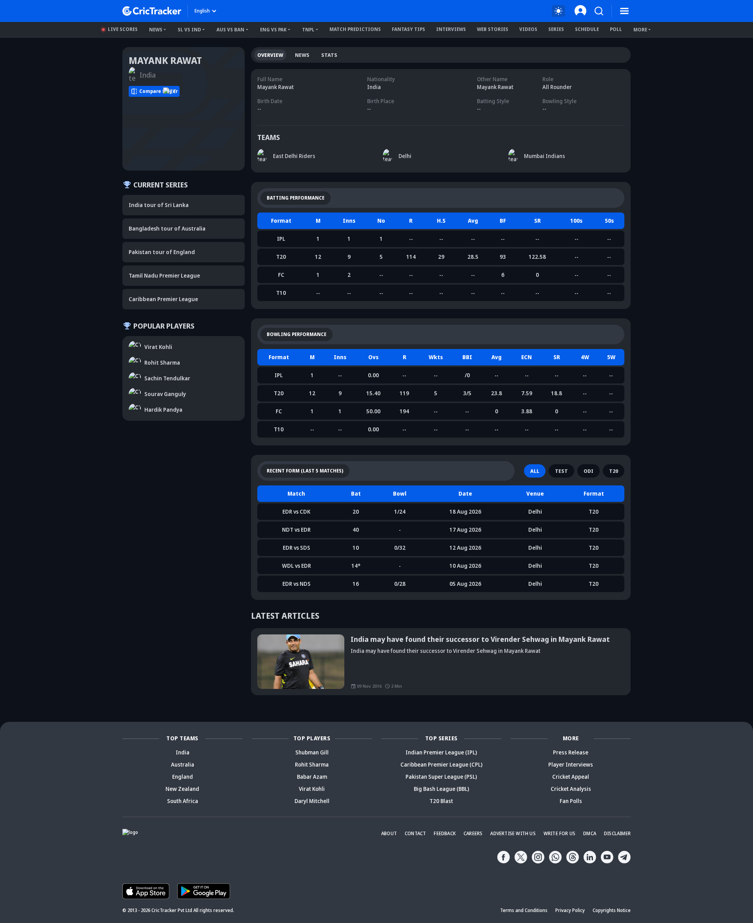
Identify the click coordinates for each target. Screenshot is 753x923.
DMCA (589, 833)
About (389, 833)
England (182, 776)
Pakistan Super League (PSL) (441, 776)
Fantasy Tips (408, 29)
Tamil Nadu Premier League (164, 275)
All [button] (534, 470)
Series (556, 29)
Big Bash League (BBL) (441, 788)
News (155, 29)
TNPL (308, 29)
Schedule (587, 29)
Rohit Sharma (312, 764)
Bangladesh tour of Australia (167, 228)
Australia (182, 764)
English (202, 10)
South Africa (182, 801)
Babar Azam (312, 776)
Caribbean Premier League (163, 299)
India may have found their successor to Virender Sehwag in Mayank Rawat (480, 639)
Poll (616, 29)
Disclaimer (617, 833)
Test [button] (561, 470)
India (182, 752)
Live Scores (123, 29)
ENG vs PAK (273, 29)
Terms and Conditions (523, 910)
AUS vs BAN (230, 29)
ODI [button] (588, 470)
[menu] (624, 11)
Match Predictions (355, 29)
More (640, 29)
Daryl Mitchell (312, 801)
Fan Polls (571, 801)
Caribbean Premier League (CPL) (441, 764)
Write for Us (559, 833)
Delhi (404, 156)
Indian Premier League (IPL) (441, 752)
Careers (473, 833)
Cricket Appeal (570, 776)
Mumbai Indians (544, 156)
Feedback (445, 833)
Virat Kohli (312, 788)
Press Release (570, 752)
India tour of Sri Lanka (159, 205)
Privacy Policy (570, 910)
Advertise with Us (512, 833)
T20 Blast (441, 801)
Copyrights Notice (612, 910)
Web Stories (492, 29)
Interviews (451, 29)
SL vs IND (189, 29)
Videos (528, 29)
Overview (270, 54)
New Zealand (182, 788)
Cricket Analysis (571, 788)
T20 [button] (613, 470)
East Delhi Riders (294, 156)
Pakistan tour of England (162, 252)
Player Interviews (570, 764)
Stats (329, 54)
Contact (415, 833)
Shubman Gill (312, 752)
